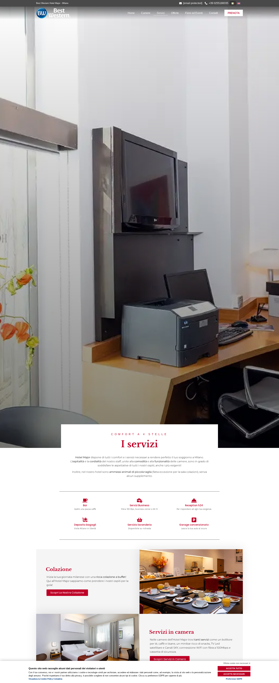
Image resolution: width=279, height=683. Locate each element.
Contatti (213, 13)
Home (131, 13)
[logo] (67, 13)
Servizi (161, 13)
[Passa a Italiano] (233, 3)
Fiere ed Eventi (194, 13)
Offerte (175, 13)
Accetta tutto (234, 668)
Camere (145, 13)
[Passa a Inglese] (239, 3)
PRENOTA (234, 13)
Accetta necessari (234, 674)
